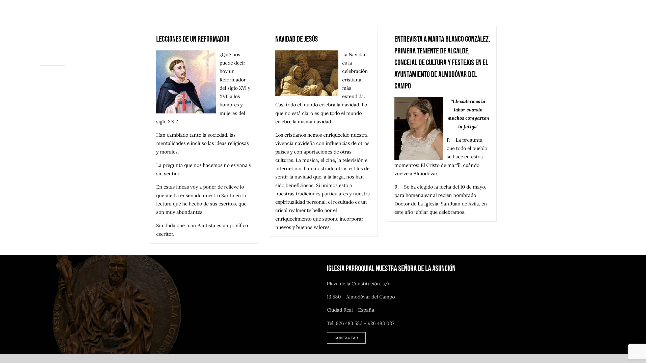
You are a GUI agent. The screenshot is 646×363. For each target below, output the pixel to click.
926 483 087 (381, 323)
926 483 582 (349, 323)
